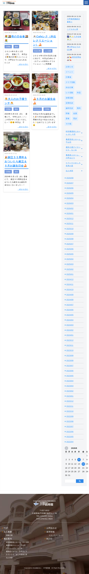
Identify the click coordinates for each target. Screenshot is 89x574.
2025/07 (69, 244)
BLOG (49, 539)
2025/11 (69, 224)
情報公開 (9, 535)
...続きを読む (23, 64)
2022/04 (69, 442)
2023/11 (69, 345)
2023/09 (69, 355)
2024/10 (69, 289)
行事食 (8, 46)
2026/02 (69, 208)
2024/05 (69, 315)
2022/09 (69, 416)
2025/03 (69, 264)
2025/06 (69, 249)
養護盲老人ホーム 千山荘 (46, 76)
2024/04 (69, 320)
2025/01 (69, 274)
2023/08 (69, 360)
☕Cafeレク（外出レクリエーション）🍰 (44, 40)
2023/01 (69, 396)
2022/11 (69, 406)
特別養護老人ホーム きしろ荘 (73, 133)
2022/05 (69, 437)
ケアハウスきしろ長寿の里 (73, 164)
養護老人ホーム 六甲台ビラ (73, 156)
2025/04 (69, 259)
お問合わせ (51, 528)
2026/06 (69, 188)
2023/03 (69, 386)
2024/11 (69, 284)
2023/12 (69, 340)
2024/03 (69, 325)
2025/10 (69, 229)
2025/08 (69, 239)
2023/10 (69, 350)
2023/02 (69, 391)
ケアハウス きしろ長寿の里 (16, 554)
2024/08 (69, 300)
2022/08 (69, 421)
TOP (6, 528)
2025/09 (69, 234)
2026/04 (69, 198)
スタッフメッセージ (56, 535)
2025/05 (69, 254)
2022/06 (69, 432)
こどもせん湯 (72, 29)
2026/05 (69, 193)
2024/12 (69, 279)
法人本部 (69, 171)
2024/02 (69, 330)
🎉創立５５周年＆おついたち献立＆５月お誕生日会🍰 (16, 161)
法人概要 (8, 532)
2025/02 (69, 269)
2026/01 (69, 213)
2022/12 (69, 401)
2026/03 (69, 203)
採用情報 (50, 532)
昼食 (16, 46)
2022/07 (69, 426)
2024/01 (69, 335)
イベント (37, 109)
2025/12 (69, 218)
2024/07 (69, 305)
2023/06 (69, 371)
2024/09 (69, 295)
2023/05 (69, 376)
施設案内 (8, 539)
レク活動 (48, 51)
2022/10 (69, 411)
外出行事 (37, 51)
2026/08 (69, 178)
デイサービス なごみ (14, 548)
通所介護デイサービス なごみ (73, 148)
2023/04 (69, 381)
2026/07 (69, 183)
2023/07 (69, 366)
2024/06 (69, 310)
